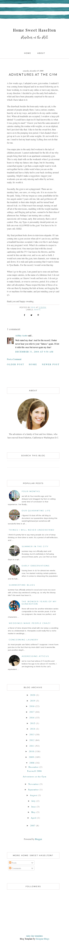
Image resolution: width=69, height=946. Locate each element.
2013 (32, 734)
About (41, 53)
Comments (16, 868)
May (33, 812)
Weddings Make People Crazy (30, 623)
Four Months (31, 491)
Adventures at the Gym (34, 776)
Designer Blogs (42, 938)
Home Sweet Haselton (34, 30)
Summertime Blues (22, 585)
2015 (32, 723)
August (33, 795)
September (33, 789)
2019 (32, 700)
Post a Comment (14, 359)
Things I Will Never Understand (31, 530)
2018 (32, 706)
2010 (31, 751)
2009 (31, 757)
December (34, 767)
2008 (32, 762)
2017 (32, 711)
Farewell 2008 (34, 771)
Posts (14, 862)
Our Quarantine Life (36, 510)
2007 (32, 825)
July (33, 801)
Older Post (15, 364)
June (33, 806)
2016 (32, 717)
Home (27, 53)
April (33, 817)
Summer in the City (35, 546)
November (33, 784)
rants (37, 310)
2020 (32, 695)
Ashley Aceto (21, 335)
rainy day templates (34, 935)
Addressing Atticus (35, 656)
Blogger (38, 839)
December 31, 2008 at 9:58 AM (34, 351)
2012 (32, 740)
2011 (32, 745)
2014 (32, 728)
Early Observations (35, 566)
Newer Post (50, 364)
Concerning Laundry (23, 639)
